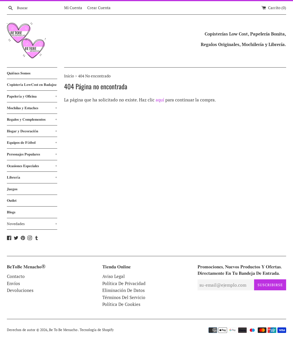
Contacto (16, 276)
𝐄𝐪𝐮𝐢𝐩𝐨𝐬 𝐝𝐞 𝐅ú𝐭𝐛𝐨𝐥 (32, 142)
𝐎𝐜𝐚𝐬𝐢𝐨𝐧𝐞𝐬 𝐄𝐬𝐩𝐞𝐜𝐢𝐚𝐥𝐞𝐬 (32, 165)
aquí (160, 100)
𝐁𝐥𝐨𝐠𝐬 (11, 212)
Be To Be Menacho (63, 329)
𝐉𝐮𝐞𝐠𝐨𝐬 (12, 188)
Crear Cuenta (99, 7)
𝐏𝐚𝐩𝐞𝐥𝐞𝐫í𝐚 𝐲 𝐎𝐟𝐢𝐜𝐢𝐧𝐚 (32, 96)
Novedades (32, 223)
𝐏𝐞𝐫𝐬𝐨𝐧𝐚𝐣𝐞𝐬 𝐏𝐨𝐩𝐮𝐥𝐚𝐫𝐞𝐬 (32, 154)
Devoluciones (20, 290)
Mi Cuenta (73, 7)
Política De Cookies (121, 304)
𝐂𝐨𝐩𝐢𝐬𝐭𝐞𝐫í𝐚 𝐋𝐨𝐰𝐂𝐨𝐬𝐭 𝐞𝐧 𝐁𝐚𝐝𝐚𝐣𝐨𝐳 (32, 84)
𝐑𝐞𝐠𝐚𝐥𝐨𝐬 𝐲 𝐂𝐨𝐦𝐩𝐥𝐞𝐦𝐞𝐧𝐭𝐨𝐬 (32, 119)
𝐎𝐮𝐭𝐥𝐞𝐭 (11, 200)
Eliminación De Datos (123, 290)
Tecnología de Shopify (97, 329)
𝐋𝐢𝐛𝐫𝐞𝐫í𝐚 (32, 177)
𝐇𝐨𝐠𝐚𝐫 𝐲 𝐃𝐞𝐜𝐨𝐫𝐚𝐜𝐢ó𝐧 (32, 130)
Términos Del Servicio (123, 297)
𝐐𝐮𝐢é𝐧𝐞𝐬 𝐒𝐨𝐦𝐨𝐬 (18, 73)
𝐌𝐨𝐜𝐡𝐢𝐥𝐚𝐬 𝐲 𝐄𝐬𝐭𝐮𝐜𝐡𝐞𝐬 (32, 107)
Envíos (13, 283)
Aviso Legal (113, 276)
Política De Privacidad (124, 283)
